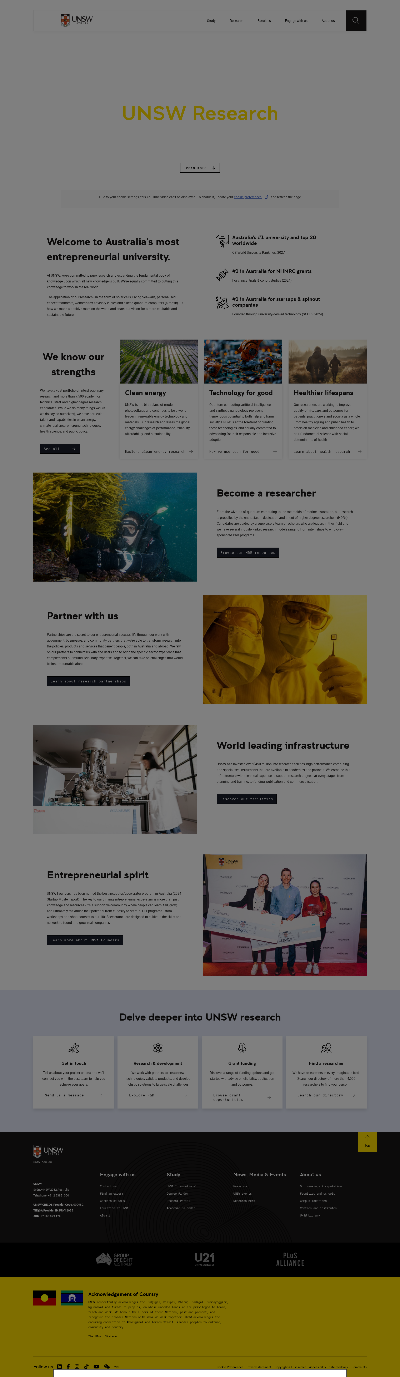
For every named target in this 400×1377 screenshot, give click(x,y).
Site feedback (338, 1367)
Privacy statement (259, 1367)
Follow (276, 37)
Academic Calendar (181, 1208)
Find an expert (111, 1193)
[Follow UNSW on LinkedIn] (59, 1366)
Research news (244, 1201)
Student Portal (178, 1201)
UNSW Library (310, 1215)
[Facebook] (299, 37)
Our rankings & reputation (321, 1186)
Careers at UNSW (112, 1201)
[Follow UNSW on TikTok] (86, 1366)
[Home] (77, 20)
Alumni (105, 1215)
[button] (200, 168)
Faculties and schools (317, 1193)
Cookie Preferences (230, 1367)
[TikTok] (321, 37)
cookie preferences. (248, 197)
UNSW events (242, 1193)
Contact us (108, 1186)
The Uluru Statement (104, 1336)
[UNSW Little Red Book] (116, 1367)
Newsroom (240, 1186)
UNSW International (182, 1186)
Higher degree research (231, 58)
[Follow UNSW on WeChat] (107, 1366)
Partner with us (136, 58)
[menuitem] (211, 20)
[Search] (356, 20)
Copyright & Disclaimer (290, 1367)
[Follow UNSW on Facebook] (68, 1366)
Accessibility (317, 1367)
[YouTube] (331, 37)
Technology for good (241, 393)
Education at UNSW (114, 1208)
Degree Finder (177, 1193)
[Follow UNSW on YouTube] (96, 1366)
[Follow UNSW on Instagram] (77, 1366)
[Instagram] (310, 37)
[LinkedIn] (288, 37)
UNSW (65, 37)
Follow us (43, 1366)
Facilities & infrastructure (180, 58)
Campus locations (313, 1201)
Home (67, 58)
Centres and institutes (318, 1208)
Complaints (359, 1367)
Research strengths (97, 58)
